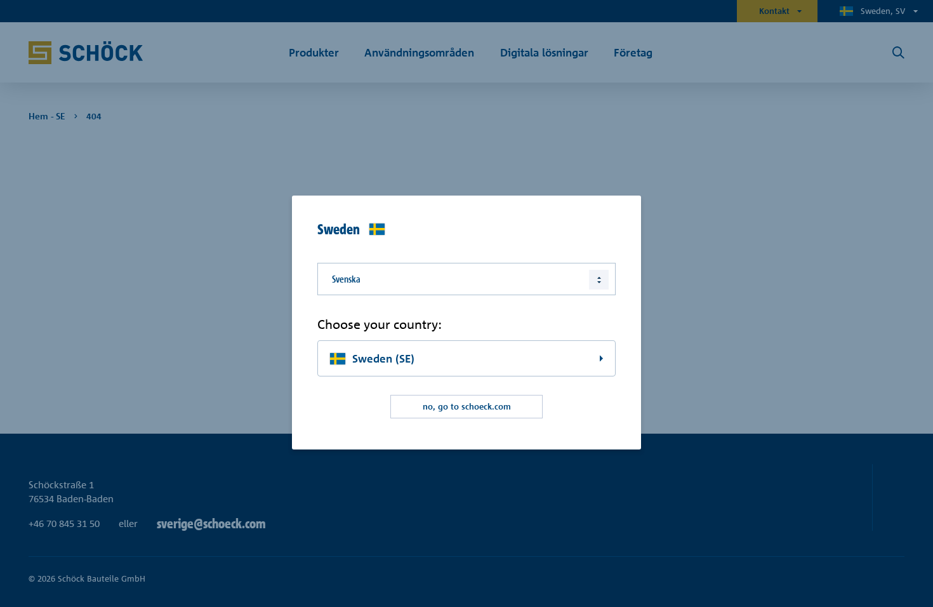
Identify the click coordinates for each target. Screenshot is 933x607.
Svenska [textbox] (346, 279)
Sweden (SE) (383, 358)
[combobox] (466, 279)
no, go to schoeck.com (467, 406)
